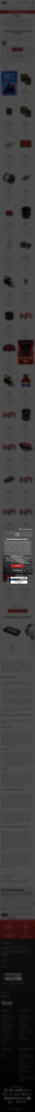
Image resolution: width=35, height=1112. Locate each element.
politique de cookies (17, 555)
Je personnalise (17, 570)
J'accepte (18, 565)
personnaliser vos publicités (14, 559)
